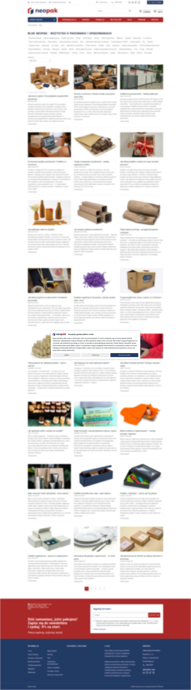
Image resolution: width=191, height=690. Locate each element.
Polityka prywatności (99, 629)
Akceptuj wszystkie (124, 355)
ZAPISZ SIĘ (154, 615)
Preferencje (95, 355)
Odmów (66, 355)
